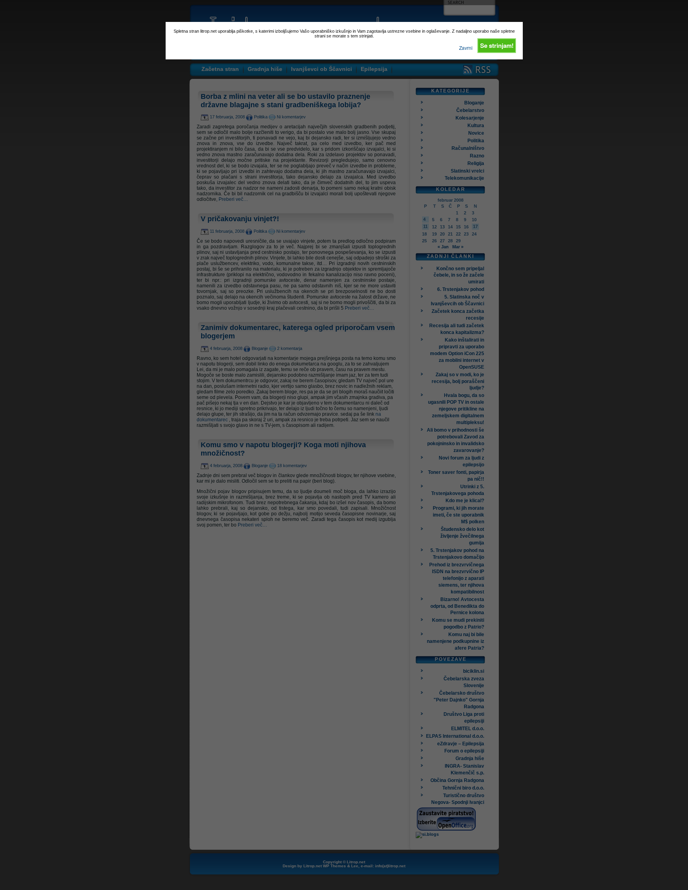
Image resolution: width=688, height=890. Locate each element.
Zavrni (466, 47)
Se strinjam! (497, 45)
